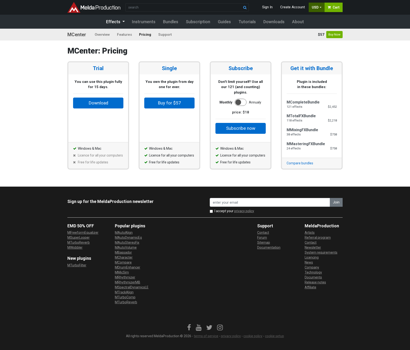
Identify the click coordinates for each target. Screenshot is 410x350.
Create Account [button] (292, 7)
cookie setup (274, 336)
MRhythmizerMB (127, 282)
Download (98, 103)
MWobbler (75, 247)
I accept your (234, 211)
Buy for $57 (169, 103)
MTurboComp (125, 297)
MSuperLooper (78, 237)
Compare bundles (300, 163)
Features (124, 34)
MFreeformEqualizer (82, 232)
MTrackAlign (124, 292)
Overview (102, 34)
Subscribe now (240, 128)
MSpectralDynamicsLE (132, 287)
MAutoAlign (124, 232)
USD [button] (315, 7)
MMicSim (122, 272)
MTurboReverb (78, 242)
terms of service (206, 336)
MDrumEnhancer (127, 267)
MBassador (123, 252)
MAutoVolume (126, 247)
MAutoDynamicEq (128, 237)
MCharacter (124, 257)
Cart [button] (336, 7)
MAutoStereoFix (127, 242)
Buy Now (334, 34)
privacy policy (244, 211)
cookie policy (252, 336)
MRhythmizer (125, 277)
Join (336, 202)
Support (165, 34)
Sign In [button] (267, 7)
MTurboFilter (76, 265)
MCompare (123, 262)
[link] (189, 328)
